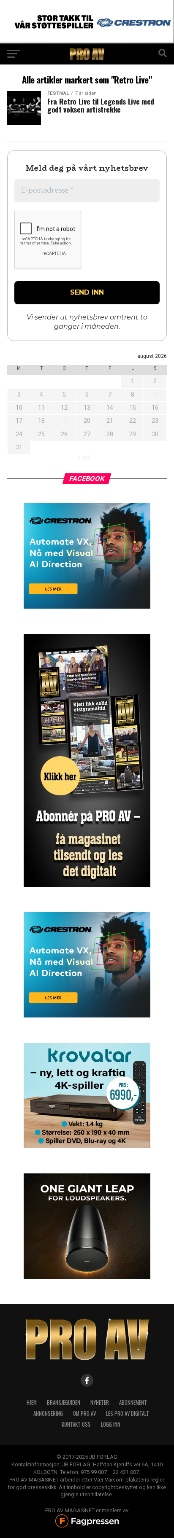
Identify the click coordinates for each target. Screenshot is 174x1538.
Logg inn (110, 1424)
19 (64, 420)
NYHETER (99, 1402)
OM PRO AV (84, 1413)
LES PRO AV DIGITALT (127, 1413)
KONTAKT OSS (76, 1424)
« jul (83, 457)
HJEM (32, 1402)
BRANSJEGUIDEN (63, 1402)
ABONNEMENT (133, 1402)
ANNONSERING (48, 1413)
